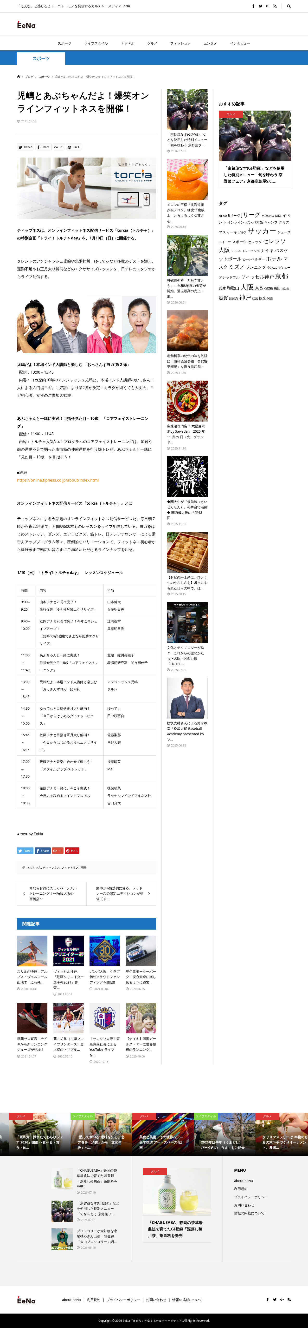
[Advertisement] (234, 24)
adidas (223, 216)
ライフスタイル (96, 43)
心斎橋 (268, 288)
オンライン (235, 222)
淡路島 (285, 288)
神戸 (245, 297)
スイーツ (225, 242)
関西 (270, 298)
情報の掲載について (249, 1213)
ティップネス (51, 868)
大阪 (247, 287)
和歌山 (233, 288)
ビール (246, 259)
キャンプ (271, 222)
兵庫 (222, 288)
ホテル (274, 258)
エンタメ (210, 43)
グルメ (152, 43)
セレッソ (255, 241)
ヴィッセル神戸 (257, 276)
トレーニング (251, 251)
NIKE (278, 216)
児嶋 (83, 868)
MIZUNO (268, 215)
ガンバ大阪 (254, 222)
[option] (31, 1134)
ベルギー (258, 259)
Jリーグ (251, 214)
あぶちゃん (34, 868)
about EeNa (243, 1180)
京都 (281, 275)
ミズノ (237, 266)
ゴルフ (242, 232)
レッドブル (231, 277)
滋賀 (223, 298)
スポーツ (64, 43)
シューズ (284, 232)
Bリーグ (234, 215)
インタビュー (240, 43)
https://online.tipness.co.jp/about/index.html (58, 480)
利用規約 (241, 1188)
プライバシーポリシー (251, 1197)
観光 (262, 298)
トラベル (127, 43)
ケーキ (232, 232)
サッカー (262, 230)
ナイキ (267, 250)
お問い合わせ (244, 1205)
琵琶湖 (233, 298)
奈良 (259, 288)
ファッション (180, 43)
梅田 (277, 288)
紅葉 (255, 298)
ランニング (256, 267)
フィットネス (70, 868)
